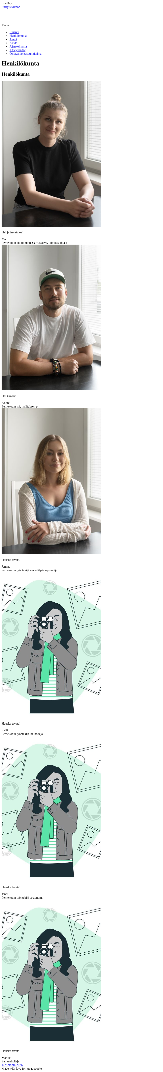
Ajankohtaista (18, 46)
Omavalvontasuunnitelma (26, 53)
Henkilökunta (18, 35)
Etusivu (14, 32)
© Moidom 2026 (12, 1065)
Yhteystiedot (17, 50)
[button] (81, 25)
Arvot (13, 39)
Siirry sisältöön (11, 7)
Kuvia (13, 43)
